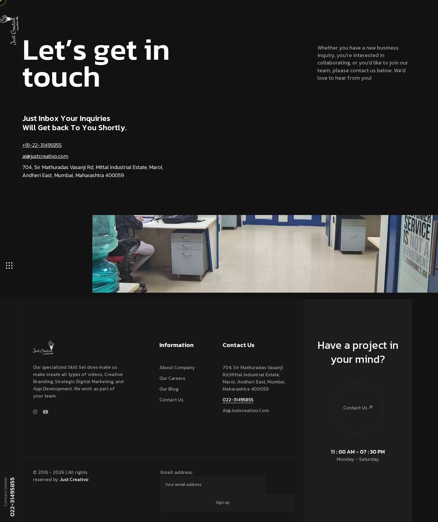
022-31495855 (12, 497)
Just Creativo (74, 479)
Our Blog (168, 388)
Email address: (176, 472)
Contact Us (171, 399)
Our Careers (172, 378)
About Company (177, 367)
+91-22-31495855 (42, 145)
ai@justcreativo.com (45, 156)
